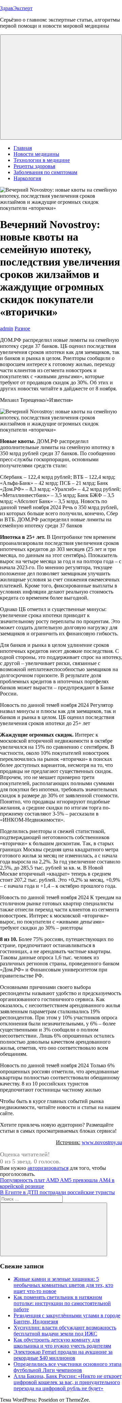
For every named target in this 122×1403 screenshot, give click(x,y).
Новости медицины (36, 154)
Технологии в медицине (42, 160)
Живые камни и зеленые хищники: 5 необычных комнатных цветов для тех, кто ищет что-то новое (63, 1285)
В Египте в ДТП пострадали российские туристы (57, 1192)
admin (6, 328)
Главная (23, 148)
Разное (22, 328)
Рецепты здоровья (34, 166)
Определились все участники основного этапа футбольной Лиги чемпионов (67, 1367)
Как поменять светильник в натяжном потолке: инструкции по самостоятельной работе (62, 1303)
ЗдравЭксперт (16, 8)
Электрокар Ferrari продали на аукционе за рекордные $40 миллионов (63, 1355)
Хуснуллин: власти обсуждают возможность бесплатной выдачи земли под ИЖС (65, 1331)
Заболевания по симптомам (45, 172)
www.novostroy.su (102, 1142)
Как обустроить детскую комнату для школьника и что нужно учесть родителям (62, 1343)
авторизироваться (47, 1168)
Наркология (27, 178)
